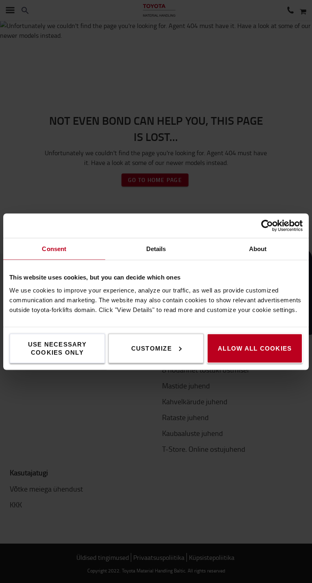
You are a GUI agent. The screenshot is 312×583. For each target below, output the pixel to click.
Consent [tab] (54, 248)
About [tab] (258, 248)
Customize (151, 348)
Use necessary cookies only (57, 347)
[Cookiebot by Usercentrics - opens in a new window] (267, 225)
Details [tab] (156, 248)
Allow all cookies (255, 348)
